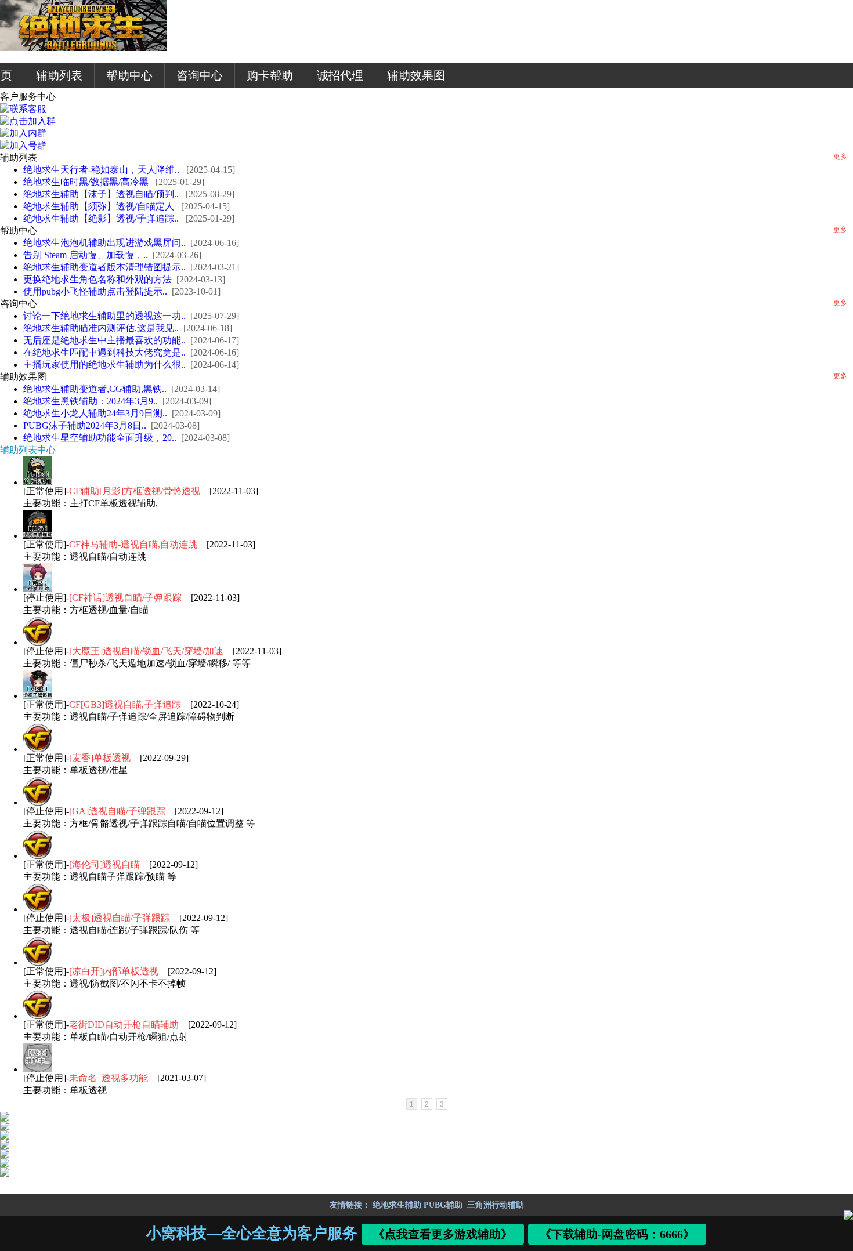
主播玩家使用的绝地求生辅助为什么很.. (104, 364)
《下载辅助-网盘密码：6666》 (617, 1234)
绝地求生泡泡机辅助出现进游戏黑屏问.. (104, 243)
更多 (840, 157)
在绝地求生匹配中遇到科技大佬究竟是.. (104, 352)
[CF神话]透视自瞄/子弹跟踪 (126, 598)
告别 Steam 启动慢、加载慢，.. (85, 255)
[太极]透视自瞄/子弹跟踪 (120, 918)
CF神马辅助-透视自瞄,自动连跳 (134, 544)
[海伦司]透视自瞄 (105, 864)
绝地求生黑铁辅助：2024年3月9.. (90, 401)
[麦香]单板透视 (101, 758)
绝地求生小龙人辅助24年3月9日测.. (95, 413)
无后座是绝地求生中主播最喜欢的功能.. (104, 340)
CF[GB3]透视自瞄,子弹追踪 (126, 704)
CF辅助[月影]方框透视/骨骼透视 (136, 491)
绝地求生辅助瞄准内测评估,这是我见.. (101, 328)
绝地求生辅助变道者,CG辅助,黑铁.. (95, 389)
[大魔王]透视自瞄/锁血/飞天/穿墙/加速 (147, 651)
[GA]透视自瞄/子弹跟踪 (118, 811)
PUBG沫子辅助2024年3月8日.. (84, 425)
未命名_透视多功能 (109, 1078)
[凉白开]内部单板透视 (115, 971)
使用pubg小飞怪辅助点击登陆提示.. (95, 291)
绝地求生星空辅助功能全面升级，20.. (99, 438)
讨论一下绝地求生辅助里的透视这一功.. (104, 316)
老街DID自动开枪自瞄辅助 (125, 1024)
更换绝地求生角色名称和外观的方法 (97, 279)
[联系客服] (23, 109)
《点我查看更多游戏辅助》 (443, 1234)
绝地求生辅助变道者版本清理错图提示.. (104, 267)
